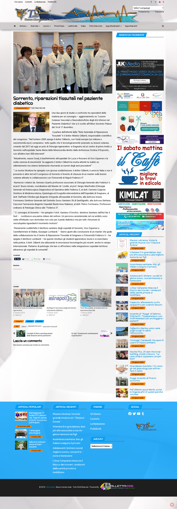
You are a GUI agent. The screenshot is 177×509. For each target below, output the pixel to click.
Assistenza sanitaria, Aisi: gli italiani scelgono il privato (145, 265)
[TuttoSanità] (14, 26)
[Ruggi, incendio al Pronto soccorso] (122, 381)
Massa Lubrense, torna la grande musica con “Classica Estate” (145, 242)
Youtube (160, 2)
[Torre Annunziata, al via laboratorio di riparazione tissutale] (95, 298)
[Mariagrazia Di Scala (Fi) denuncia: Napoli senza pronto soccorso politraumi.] (21, 416)
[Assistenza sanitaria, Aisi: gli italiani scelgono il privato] (122, 267)
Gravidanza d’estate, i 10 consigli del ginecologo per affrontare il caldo (146, 368)
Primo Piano (59, 26)
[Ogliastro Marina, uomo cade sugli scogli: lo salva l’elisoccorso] (122, 331)
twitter (156, 2)
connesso (26, 345)
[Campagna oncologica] (21, 433)
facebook (152, 2)
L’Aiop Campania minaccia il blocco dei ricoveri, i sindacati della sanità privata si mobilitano (145, 291)
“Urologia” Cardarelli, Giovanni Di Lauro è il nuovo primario (147, 341)
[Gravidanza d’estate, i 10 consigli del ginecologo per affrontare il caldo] (122, 369)
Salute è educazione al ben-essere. (37, 444)
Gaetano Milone (38, 108)
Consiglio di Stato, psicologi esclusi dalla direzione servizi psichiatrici (39, 334)
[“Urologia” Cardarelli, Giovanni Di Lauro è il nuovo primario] (122, 343)
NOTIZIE (39, 321)
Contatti (28, 2)
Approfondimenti (113, 26)
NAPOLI (29, 321)
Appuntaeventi (131, 26)
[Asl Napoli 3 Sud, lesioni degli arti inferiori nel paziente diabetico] (62, 298)
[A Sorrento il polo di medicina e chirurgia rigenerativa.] (28, 298)
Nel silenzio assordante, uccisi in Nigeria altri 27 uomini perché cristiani (146, 392)
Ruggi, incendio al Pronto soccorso (143, 379)
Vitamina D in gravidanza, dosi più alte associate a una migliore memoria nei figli (147, 255)
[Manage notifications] (172, 505)
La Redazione (39, 2)
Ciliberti (23, 326)
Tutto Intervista (95, 26)
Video (83, 26)
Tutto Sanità (50, 487)
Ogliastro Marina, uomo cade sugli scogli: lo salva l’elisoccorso (145, 330)
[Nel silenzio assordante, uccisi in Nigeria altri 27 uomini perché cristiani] (122, 392)
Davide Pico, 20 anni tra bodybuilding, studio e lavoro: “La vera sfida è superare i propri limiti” (145, 355)
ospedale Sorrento (34, 326)
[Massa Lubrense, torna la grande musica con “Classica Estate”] (122, 243)
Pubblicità (52, 2)
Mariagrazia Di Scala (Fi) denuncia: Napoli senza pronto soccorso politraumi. (38, 417)
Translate (159, 11)
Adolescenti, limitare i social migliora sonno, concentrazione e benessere (146, 278)
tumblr (164, 2)
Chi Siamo (95, 413)
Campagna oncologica (34, 431)
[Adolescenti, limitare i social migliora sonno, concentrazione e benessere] (122, 279)
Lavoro (46, 26)
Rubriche (34, 26)
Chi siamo (18, 2)
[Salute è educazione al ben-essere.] (21, 445)
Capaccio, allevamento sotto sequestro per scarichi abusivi (146, 303)
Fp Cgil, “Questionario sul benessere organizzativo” (84, 334)
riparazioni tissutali (50, 326)
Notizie (23, 26)
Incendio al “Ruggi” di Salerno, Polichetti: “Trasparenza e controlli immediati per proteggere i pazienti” (146, 317)
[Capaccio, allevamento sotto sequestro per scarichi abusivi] (122, 305)
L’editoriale (72, 26)
